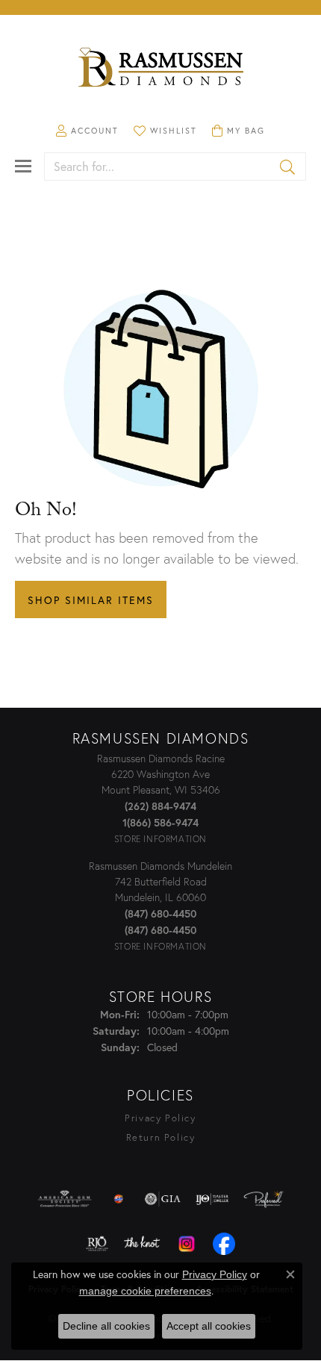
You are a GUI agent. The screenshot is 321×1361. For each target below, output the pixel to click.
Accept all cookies (208, 1326)
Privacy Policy (160, 1118)
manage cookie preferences (145, 1291)
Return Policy (161, 1137)
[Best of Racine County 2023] (118, 1199)
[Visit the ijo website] (212, 1199)
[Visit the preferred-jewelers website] (263, 1199)
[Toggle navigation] (23, 166)
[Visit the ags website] (65, 1199)
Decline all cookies (106, 1326)
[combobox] (158, 166)
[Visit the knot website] (141, 1244)
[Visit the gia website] (163, 1199)
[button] (87, 131)
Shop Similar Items (91, 600)
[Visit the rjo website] (97, 1244)
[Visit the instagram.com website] (186, 1244)
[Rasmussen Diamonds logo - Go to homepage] (160, 68)
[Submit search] (288, 166)
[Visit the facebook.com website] (224, 1244)
